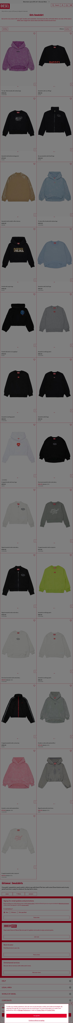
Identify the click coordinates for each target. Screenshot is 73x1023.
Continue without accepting (36, 1020)
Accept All (36, 1015)
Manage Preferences (24, 1010)
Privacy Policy (40, 1010)
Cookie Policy (51, 1010)
